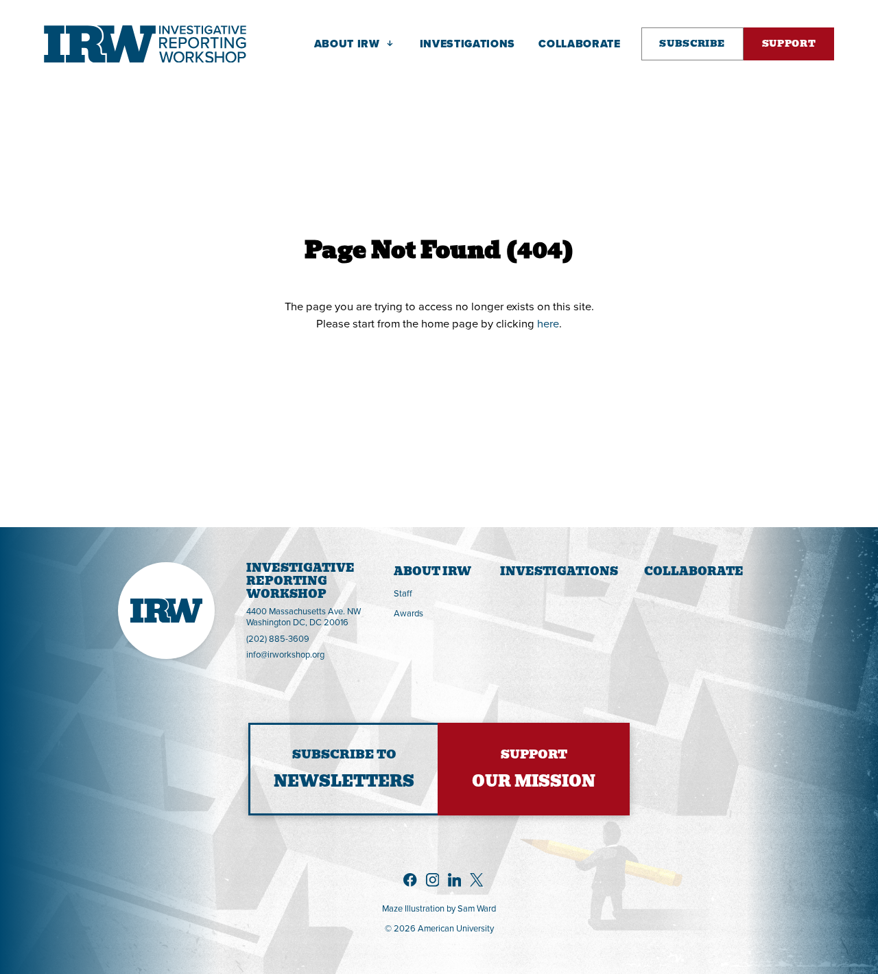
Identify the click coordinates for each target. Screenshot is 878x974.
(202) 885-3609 (277, 639)
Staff (403, 593)
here (548, 323)
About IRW (432, 571)
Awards (408, 613)
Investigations (559, 571)
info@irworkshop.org (285, 654)
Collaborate (694, 571)
